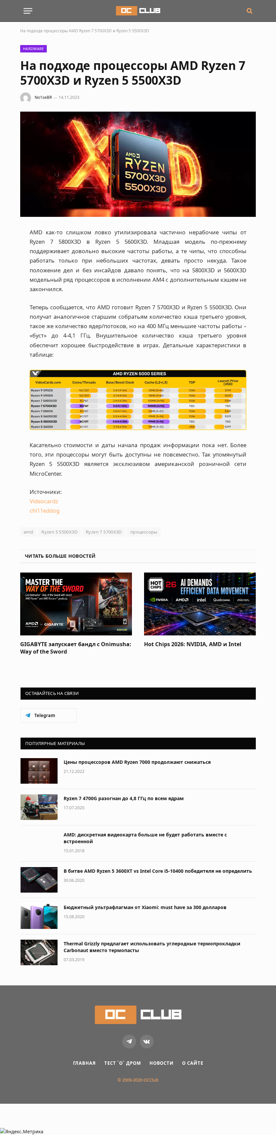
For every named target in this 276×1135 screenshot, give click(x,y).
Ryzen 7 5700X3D (104, 532)
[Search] (248, 10)
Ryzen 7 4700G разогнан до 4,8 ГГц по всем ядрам (124, 798)
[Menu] (28, 10)
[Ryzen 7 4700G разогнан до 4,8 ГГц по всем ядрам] (39, 807)
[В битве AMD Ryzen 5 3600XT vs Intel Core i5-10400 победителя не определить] (39, 880)
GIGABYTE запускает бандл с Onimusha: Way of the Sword (75, 648)
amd (28, 532)
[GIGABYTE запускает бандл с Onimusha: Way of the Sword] (76, 604)
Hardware (33, 48)
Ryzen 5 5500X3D (59, 532)
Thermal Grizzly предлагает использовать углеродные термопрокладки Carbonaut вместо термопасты (152, 946)
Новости (161, 1063)
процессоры (144, 532)
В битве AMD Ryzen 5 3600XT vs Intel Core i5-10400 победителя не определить (158, 871)
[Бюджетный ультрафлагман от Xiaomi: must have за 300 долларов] (39, 916)
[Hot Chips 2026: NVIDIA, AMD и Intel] (200, 604)
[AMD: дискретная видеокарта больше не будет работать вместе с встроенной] (39, 843)
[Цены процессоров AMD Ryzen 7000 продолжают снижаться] (39, 771)
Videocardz (44, 501)
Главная (84, 1063)
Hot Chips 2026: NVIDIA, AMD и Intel (192, 644)
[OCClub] (138, 11)
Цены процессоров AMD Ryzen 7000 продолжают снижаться (137, 762)
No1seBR (43, 97)
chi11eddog (45, 510)
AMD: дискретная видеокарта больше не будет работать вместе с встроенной (145, 838)
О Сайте (192, 1063)
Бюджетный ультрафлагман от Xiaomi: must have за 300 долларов (145, 907)
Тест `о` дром (122, 1063)
